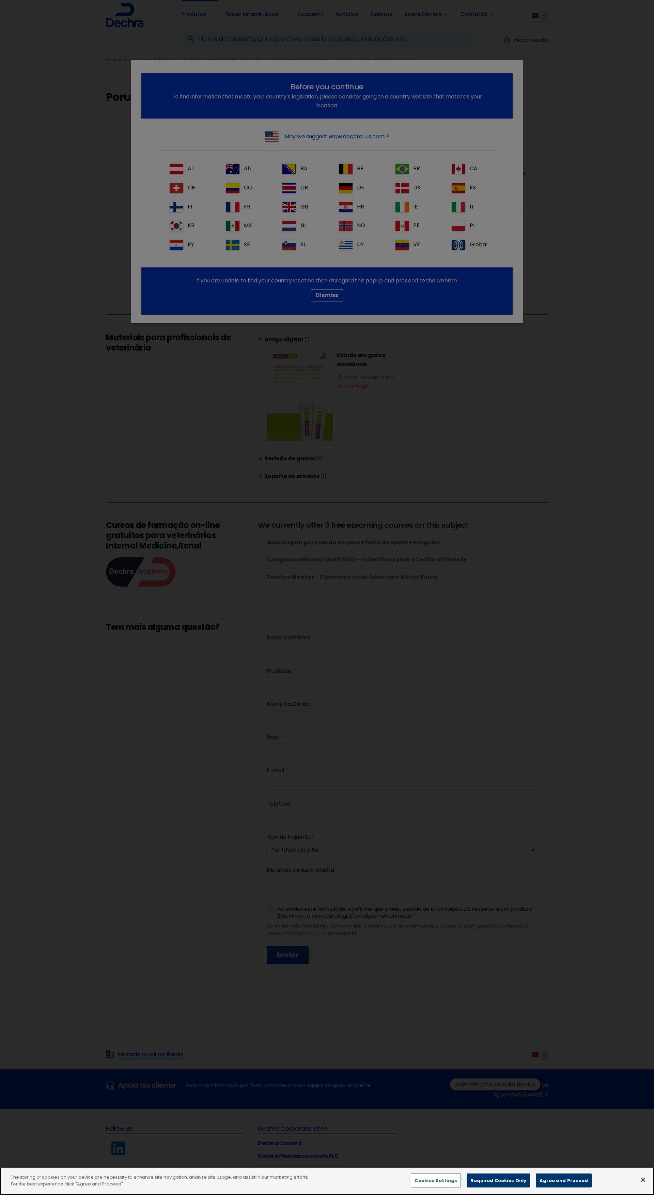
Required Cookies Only (498, 1180)
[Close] (643, 1179)
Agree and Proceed (564, 1180)
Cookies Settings (436, 1180)
